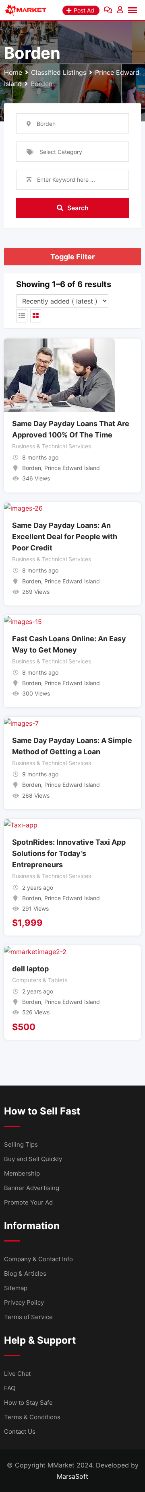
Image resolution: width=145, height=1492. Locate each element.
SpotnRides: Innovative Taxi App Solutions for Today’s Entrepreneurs (69, 853)
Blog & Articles (25, 1273)
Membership (22, 1173)
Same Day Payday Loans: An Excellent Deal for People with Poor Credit (64, 536)
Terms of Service (28, 1317)
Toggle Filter (72, 256)
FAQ (9, 1388)
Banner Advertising (31, 1188)
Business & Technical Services (51, 446)
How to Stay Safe (28, 1402)
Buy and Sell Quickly (33, 1159)
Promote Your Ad (28, 1202)
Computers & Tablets (39, 980)
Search (78, 208)
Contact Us (19, 1431)
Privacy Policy (24, 1302)
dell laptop (30, 969)
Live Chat (17, 1373)
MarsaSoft (72, 1476)
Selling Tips (21, 1144)
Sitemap (15, 1288)
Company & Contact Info (38, 1259)
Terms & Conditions (32, 1417)
